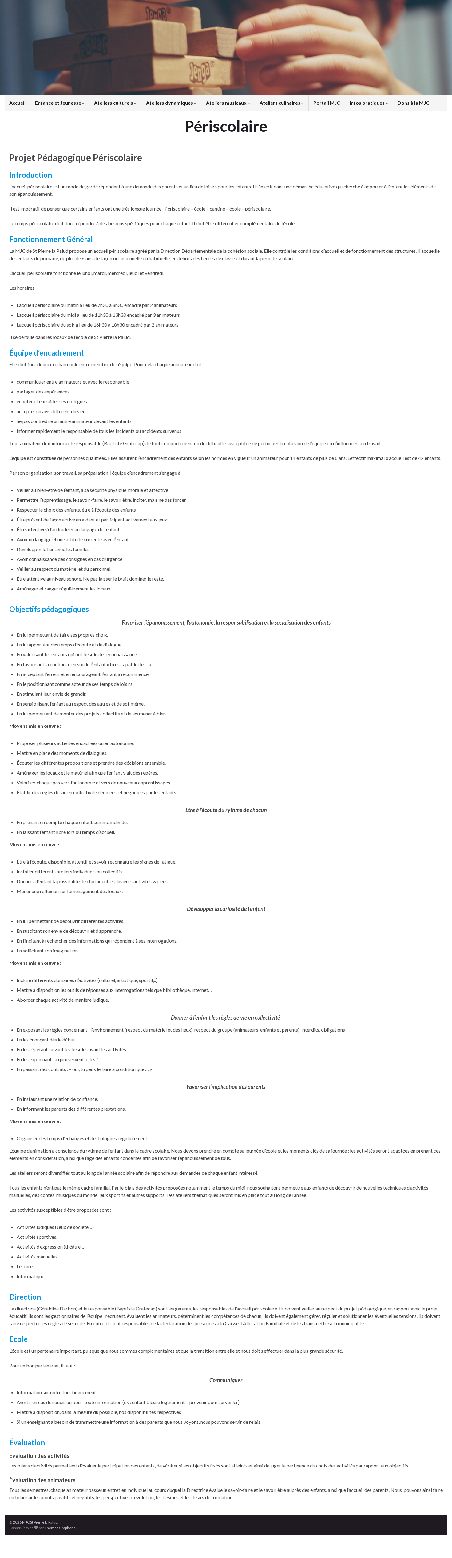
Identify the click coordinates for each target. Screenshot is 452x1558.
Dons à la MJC (413, 103)
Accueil (17, 103)
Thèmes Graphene (60, 1527)
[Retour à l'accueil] (226, 47)
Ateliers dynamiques (170, 103)
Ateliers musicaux (227, 103)
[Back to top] (438, 1544)
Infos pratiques (368, 103)
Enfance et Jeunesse (58, 103)
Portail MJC (326, 103)
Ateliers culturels (114, 103)
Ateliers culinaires (280, 103)
